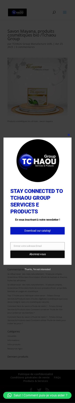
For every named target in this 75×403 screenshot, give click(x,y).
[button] (37, 395)
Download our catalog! (37, 231)
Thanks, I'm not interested (37, 271)
